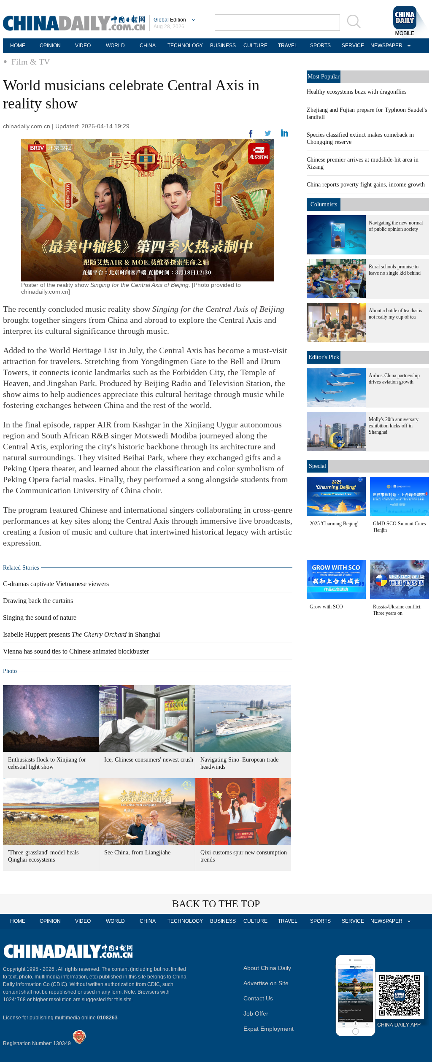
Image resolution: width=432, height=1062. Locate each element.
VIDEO (83, 46)
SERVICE (353, 46)
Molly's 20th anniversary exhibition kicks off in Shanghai (393, 425)
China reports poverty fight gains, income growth (366, 184)
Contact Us (258, 998)
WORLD (115, 46)
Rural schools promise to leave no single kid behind (395, 270)
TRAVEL (287, 46)
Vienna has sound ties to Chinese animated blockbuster (76, 651)
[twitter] (284, 135)
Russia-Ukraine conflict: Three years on (397, 610)
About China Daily (267, 968)
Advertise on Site (266, 983)
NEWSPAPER (385, 46)
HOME (17, 46)
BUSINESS (223, 46)
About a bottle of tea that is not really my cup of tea (395, 314)
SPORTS (320, 46)
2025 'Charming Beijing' (334, 524)
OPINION (50, 46)
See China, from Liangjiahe (137, 852)
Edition (170, 20)
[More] (251, 137)
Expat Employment (268, 1028)
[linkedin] (268, 136)
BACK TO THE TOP (216, 903)
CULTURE (255, 46)
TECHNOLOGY (185, 46)
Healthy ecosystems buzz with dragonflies (356, 92)
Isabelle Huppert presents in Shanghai (81, 634)
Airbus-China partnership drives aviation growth (394, 379)
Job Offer (255, 1013)
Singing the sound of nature (39, 617)
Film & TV (30, 61)
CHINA (148, 46)
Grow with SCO (326, 607)
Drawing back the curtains (38, 600)
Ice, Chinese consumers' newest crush (148, 760)
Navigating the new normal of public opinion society (396, 226)
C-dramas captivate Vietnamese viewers (56, 583)
